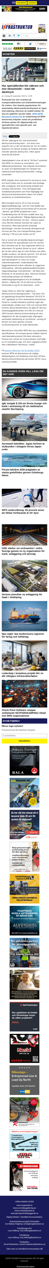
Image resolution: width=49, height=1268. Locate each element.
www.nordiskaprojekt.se (25, 1211)
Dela (5, 136)
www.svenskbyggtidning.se (24, 1208)
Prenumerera (21, 3)
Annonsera (32, 3)
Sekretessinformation (25, 1267)
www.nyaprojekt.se (24, 1205)
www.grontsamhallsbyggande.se (24, 1213)
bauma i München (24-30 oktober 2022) (22, 350)
